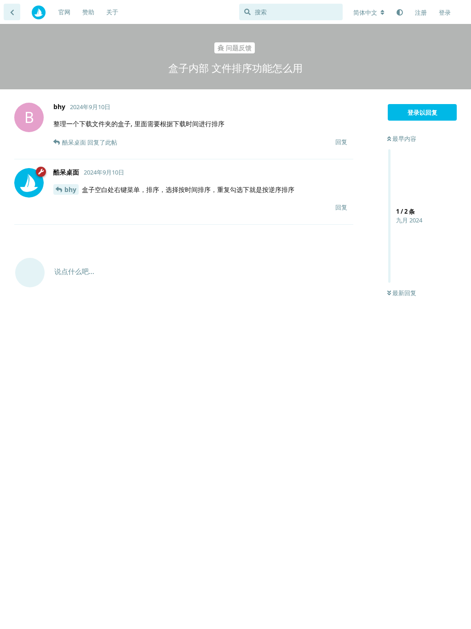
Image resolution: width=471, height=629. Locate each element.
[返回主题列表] (12, 12)
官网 (64, 12)
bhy (70, 189)
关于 (112, 12)
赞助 (88, 12)
